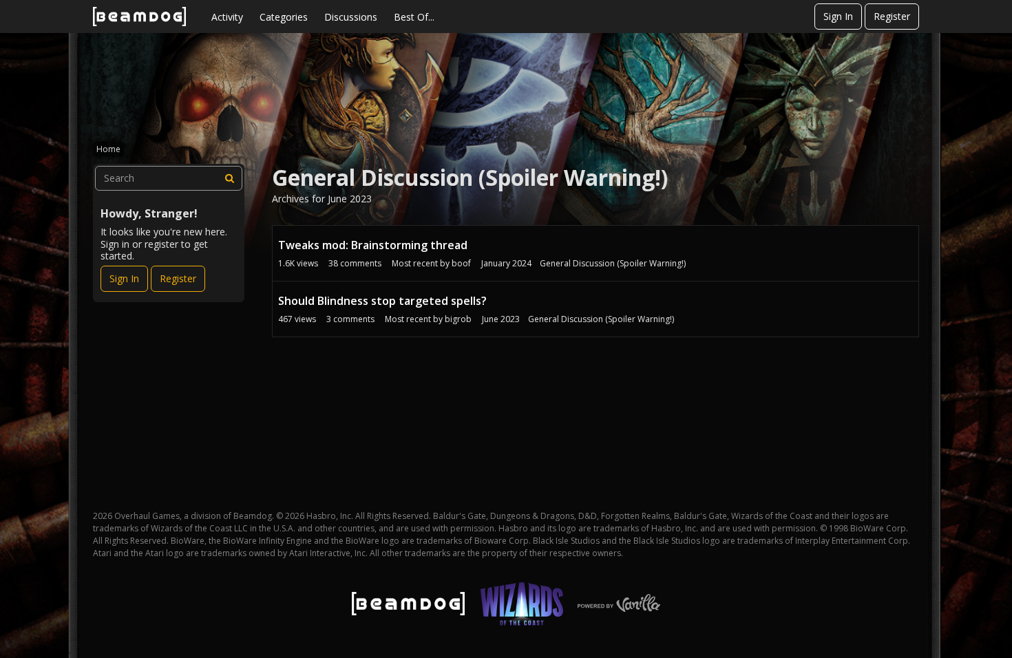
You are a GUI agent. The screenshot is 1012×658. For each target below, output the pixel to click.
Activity (227, 16)
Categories (284, 16)
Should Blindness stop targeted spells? (382, 300)
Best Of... (414, 16)
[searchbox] (168, 178)
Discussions (350, 16)
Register (892, 16)
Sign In (838, 16)
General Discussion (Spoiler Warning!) (613, 263)
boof (461, 263)
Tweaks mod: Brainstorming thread (372, 245)
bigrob (458, 319)
